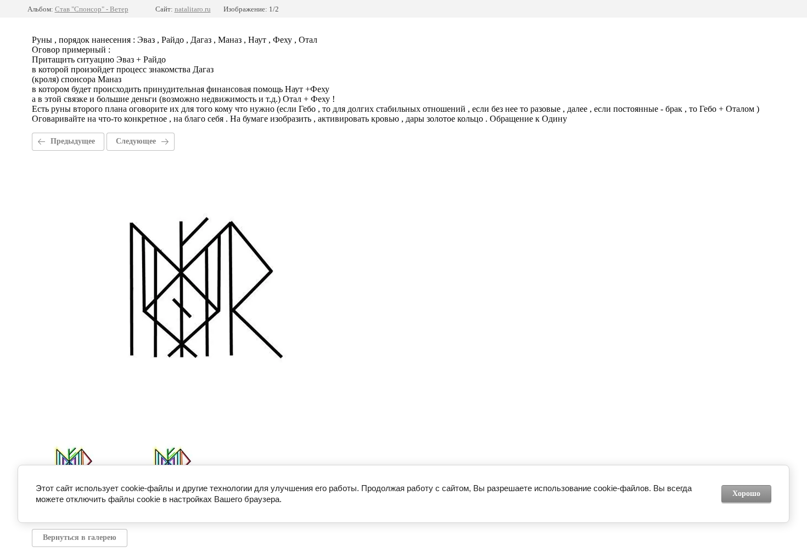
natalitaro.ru (193, 9)
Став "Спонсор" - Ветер (91, 9)
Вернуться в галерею (79, 537)
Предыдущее (73, 141)
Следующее (136, 141)
